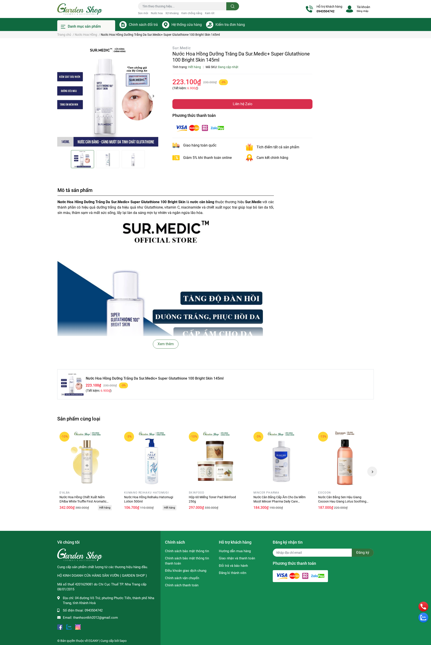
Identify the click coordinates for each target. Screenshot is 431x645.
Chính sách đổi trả (143, 24)
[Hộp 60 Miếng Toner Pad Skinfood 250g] (215, 458)
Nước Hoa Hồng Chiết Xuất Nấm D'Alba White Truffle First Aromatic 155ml (82, 501)
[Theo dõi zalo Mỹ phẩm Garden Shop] (69, 626)
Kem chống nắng (191, 13)
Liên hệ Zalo (242, 104)
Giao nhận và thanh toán (237, 558)
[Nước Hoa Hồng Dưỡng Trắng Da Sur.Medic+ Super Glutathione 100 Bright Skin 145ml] (107, 96)
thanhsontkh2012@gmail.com (95, 618)
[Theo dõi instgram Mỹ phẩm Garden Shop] (78, 626)
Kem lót (209, 13)
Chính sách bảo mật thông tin (187, 551)
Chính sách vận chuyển (182, 578)
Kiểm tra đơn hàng (230, 24)
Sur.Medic (181, 48)
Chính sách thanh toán (181, 585)
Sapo (123, 641)
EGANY (93, 641)
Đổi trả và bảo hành (233, 566)
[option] (107, 96)
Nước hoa (157, 13)
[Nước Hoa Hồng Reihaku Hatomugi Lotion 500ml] (151, 458)
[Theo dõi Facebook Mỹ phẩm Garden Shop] (60, 626)
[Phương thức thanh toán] (200, 128)
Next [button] (153, 96)
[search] (232, 6)
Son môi (143, 13)
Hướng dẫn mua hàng (235, 551)
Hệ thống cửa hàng (187, 24)
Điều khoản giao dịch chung (185, 571)
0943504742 (325, 11)
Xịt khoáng (172, 13)
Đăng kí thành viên (232, 573)
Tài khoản (363, 7)
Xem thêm (166, 344)
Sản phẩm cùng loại (78, 419)
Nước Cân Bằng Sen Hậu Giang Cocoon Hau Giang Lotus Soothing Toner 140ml (342, 501)
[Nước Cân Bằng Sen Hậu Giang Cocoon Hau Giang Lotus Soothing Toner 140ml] (345, 458)
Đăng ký (362, 552)
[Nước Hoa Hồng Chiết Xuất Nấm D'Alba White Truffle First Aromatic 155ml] (86, 458)
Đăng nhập (362, 11)
